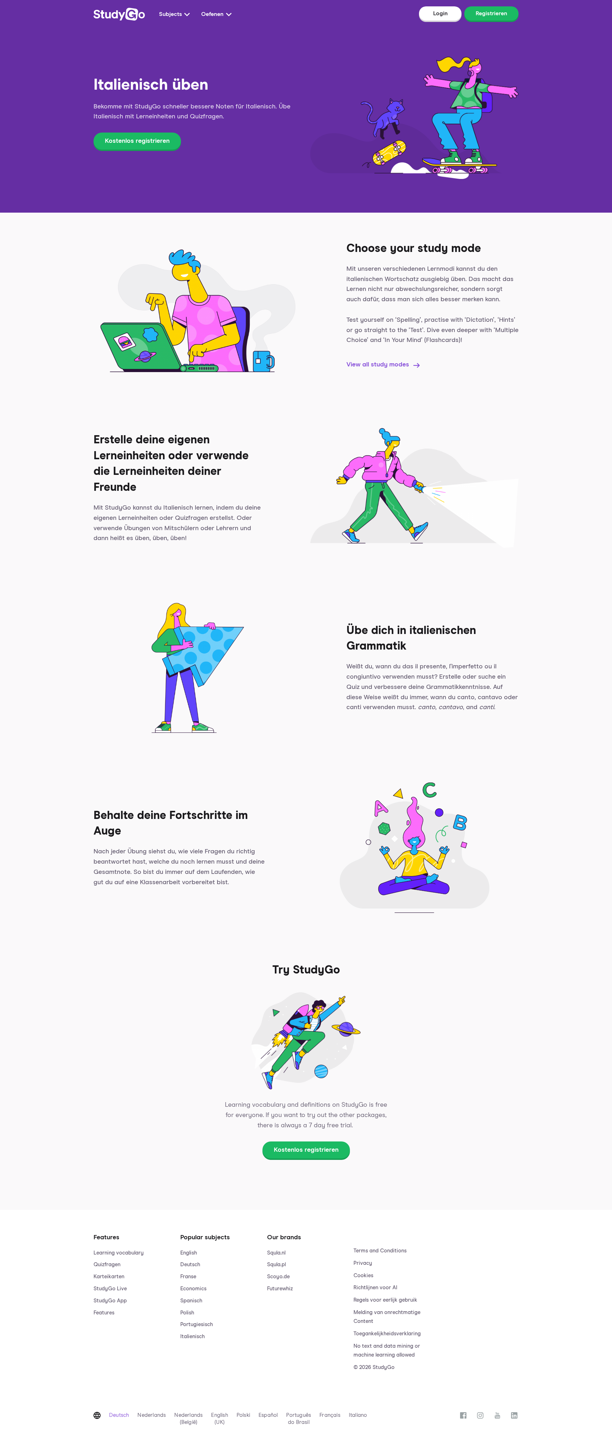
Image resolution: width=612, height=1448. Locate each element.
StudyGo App (110, 1300)
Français (329, 1415)
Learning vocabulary (119, 1253)
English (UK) (219, 1419)
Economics (193, 1288)
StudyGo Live (110, 1288)
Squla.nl (276, 1253)
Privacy (362, 1263)
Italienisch (192, 1336)
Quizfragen (107, 1264)
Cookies (363, 1275)
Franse (188, 1276)
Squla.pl (276, 1264)
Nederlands (151, 1415)
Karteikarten (109, 1276)
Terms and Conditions (380, 1250)
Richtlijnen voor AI (375, 1287)
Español (268, 1415)
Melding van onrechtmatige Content (386, 1317)
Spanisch (191, 1300)
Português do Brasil (298, 1419)
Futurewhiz (280, 1288)
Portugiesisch (196, 1324)
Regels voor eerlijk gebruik (385, 1300)
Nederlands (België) (188, 1419)
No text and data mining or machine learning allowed (386, 1350)
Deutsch (190, 1264)
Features (104, 1312)
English (188, 1253)
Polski (243, 1415)
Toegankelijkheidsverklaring (387, 1333)
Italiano (358, 1415)
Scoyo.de (278, 1276)
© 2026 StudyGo (374, 1367)
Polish (187, 1312)
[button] (132, 1295)
